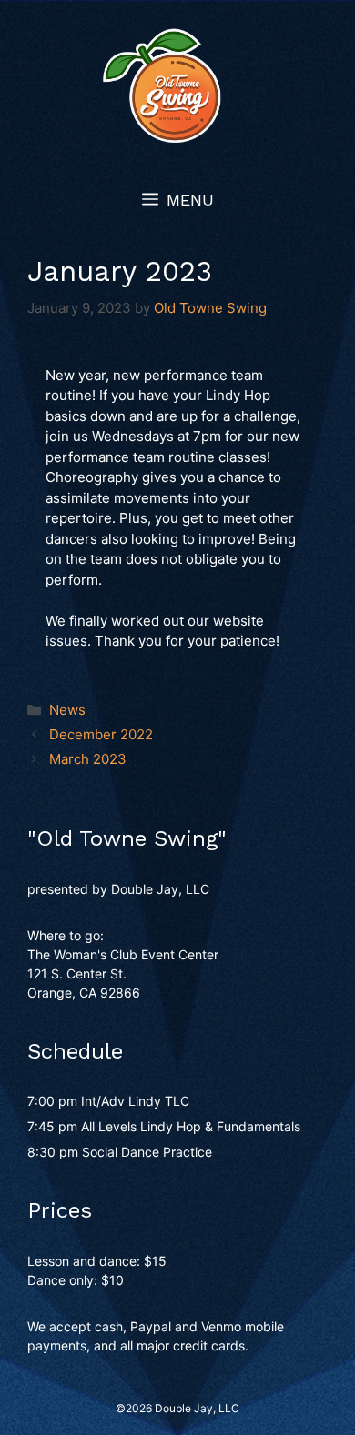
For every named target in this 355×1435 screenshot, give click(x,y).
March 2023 (88, 759)
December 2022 (101, 734)
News (67, 709)
